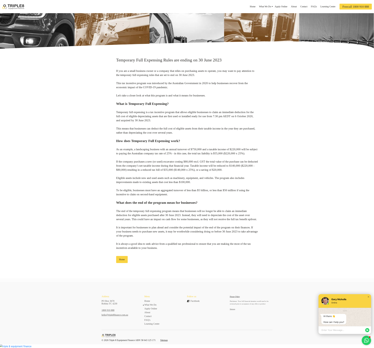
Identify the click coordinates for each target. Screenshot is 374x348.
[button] (368, 296)
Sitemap (164, 340)
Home (253, 6)
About (294, 6)
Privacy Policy (235, 297)
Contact (303, 6)
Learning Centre (327, 6)
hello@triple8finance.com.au (115, 315)
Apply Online (281, 6)
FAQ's (314, 6)
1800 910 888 (108, 310)
